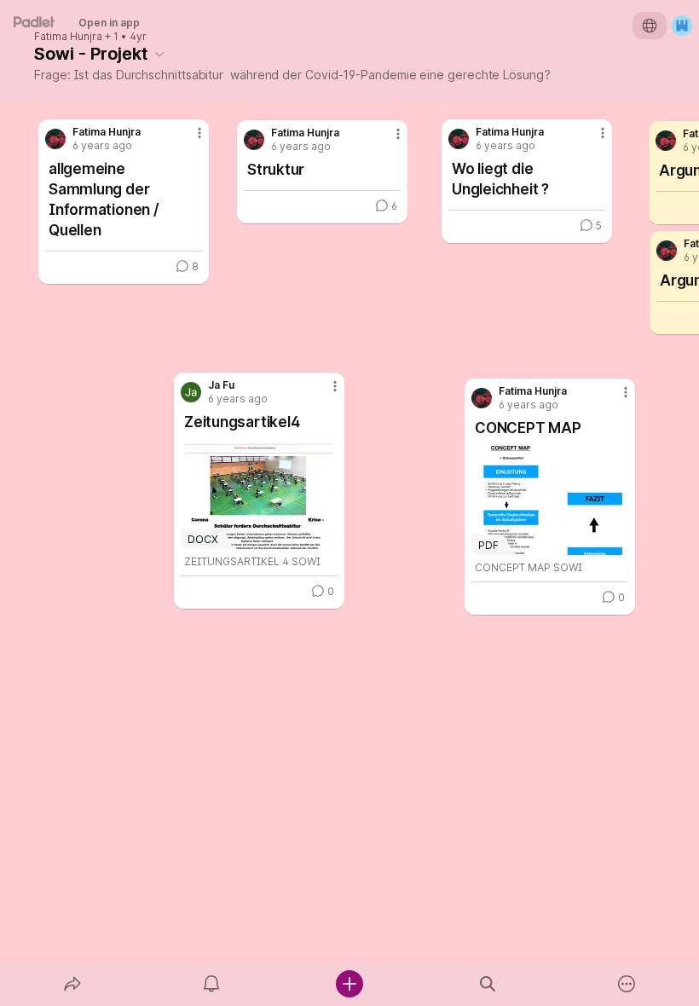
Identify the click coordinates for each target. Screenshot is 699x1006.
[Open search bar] (488, 984)
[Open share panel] (72, 984)
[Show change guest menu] (682, 26)
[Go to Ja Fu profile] (191, 392)
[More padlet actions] (626, 984)
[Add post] (349, 984)
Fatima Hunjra (68, 37)
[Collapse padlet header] (159, 54)
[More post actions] (323, 393)
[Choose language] (650, 25)
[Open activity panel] (211, 984)
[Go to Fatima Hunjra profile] (481, 398)
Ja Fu (221, 385)
